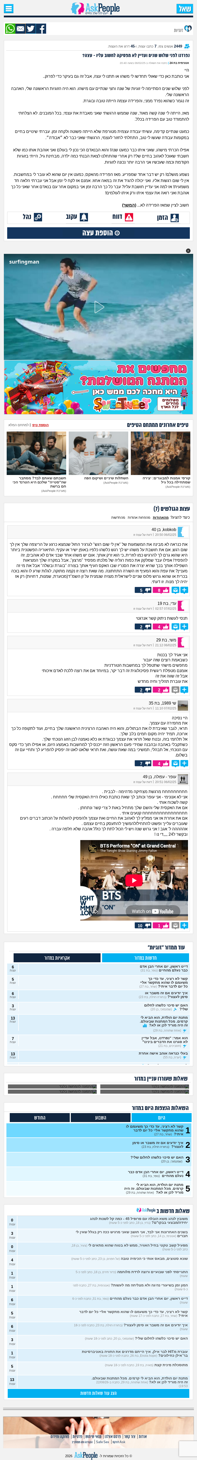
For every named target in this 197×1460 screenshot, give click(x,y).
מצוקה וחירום (60, 1436)
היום (161, 1118)
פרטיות (77, 1436)
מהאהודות (161, 517)
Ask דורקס (119, 1442)
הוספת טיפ (40, 425)
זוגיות (179, 30)
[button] (188, 250)
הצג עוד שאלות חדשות (98, 1393)
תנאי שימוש (93, 1436)
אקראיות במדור (57, 958)
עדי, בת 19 (166, 603)
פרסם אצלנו (113, 1436)
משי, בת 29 (166, 640)
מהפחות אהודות (139, 517)
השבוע (100, 1118)
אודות (143, 1436)
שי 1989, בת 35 (162, 703)
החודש (39, 1118)
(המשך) (129, 205)
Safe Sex (102, 1442)
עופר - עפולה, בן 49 (159, 777)
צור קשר (129, 1436)
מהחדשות (118, 517)
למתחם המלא (18, 425)
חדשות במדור (145, 958)
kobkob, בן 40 (164, 529)
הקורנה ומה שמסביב (82, 1442)
